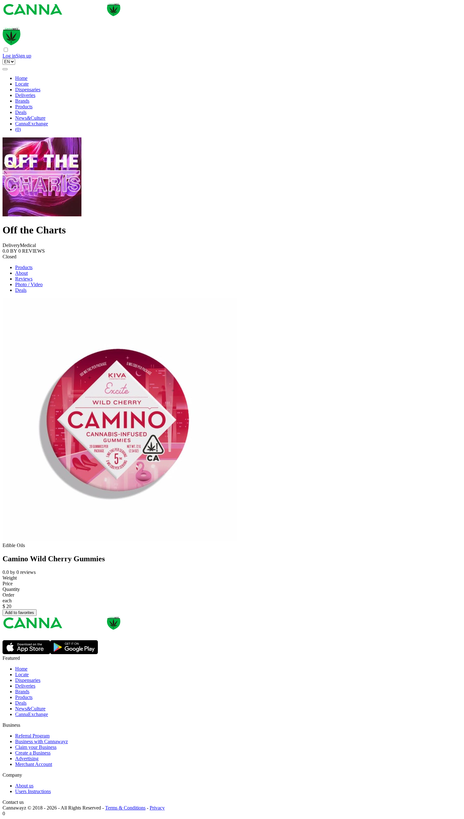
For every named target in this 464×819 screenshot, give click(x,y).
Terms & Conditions (125, 807)
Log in (9, 55)
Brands (22, 101)
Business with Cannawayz (41, 741)
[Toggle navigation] (5, 69)
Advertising (27, 758)
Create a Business (33, 753)
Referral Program (32, 735)
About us (24, 785)
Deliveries (25, 95)
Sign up (23, 55)
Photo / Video (29, 284)
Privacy (157, 807)
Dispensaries (27, 89)
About (21, 273)
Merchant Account (33, 764)
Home (21, 78)
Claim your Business (36, 747)
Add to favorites (19, 612)
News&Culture (30, 118)
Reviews (24, 278)
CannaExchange (31, 123)
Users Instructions (33, 791)
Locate (22, 84)
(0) (18, 129)
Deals (21, 112)
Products (24, 106)
